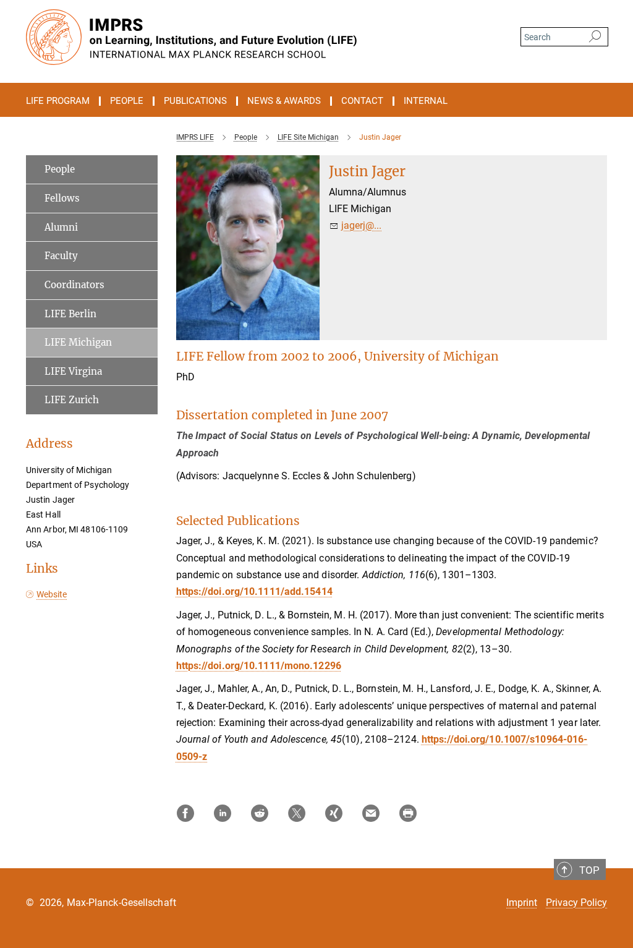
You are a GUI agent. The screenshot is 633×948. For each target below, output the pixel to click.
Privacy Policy (576, 902)
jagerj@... (361, 225)
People (60, 169)
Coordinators (74, 285)
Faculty (61, 256)
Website (51, 594)
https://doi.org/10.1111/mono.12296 (258, 666)
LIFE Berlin (70, 314)
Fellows (62, 198)
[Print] (408, 813)
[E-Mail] (371, 813)
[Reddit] (259, 813)
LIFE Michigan (78, 342)
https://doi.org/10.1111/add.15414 (254, 591)
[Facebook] (185, 813)
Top (589, 870)
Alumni (61, 227)
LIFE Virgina (73, 371)
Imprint (521, 902)
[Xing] (334, 813)
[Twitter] (296, 813)
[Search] (595, 37)
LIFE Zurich (72, 400)
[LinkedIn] (222, 813)
